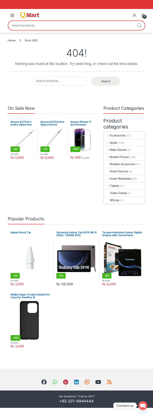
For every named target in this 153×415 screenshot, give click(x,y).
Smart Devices (119, 171)
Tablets (114, 185)
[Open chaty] (142, 405)
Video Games (118, 193)
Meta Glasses (118, 149)
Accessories (118, 135)
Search (139, 25)
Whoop (114, 200)
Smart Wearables (121, 178)
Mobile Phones (119, 157)
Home (11, 40)
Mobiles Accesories (122, 164)
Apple (113, 142)
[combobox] (71, 25)
